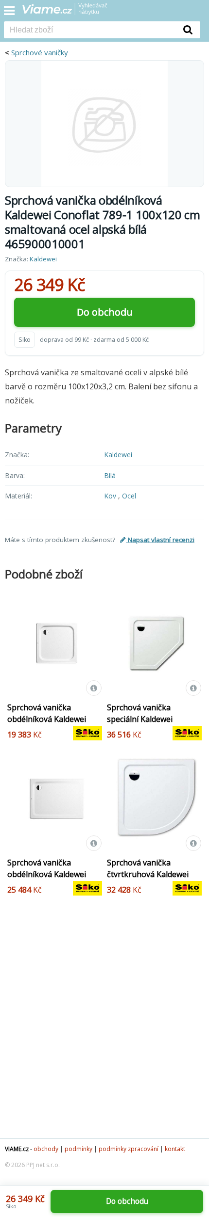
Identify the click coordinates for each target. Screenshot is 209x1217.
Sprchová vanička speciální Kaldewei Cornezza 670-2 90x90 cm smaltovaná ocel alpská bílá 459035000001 (153, 730)
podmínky (78, 1149)
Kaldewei (43, 259)
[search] (90, 30)
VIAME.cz (17, 1149)
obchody (46, 1149)
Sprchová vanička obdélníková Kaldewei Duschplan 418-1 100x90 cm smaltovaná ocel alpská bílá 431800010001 (54, 730)
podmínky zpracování (128, 1149)
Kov (111, 495)
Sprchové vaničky (39, 52)
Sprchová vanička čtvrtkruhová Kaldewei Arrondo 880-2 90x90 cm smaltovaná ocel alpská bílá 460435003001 (151, 885)
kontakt (175, 1149)
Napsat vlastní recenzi (160, 539)
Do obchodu (105, 312)
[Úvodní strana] (71, 12)
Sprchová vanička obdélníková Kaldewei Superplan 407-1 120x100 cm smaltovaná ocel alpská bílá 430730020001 (54, 885)
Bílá (110, 475)
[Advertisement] (104, 1024)
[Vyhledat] (188, 29)
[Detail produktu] (93, 688)
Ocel (129, 495)
